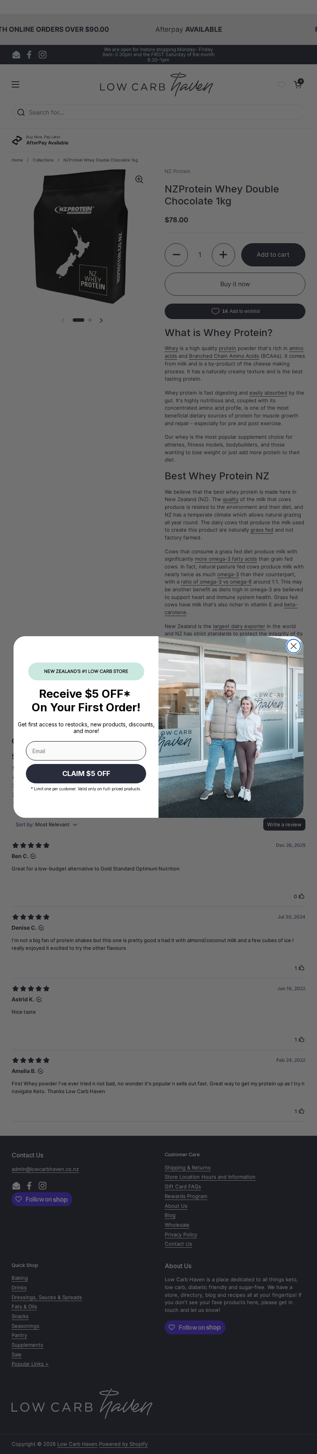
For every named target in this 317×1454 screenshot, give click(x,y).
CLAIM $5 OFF (86, 773)
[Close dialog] (293, 646)
